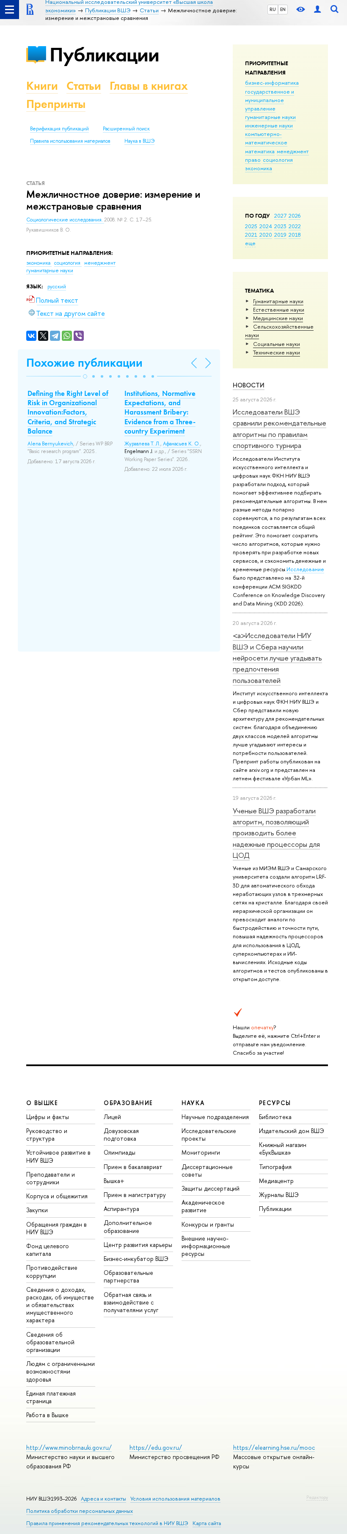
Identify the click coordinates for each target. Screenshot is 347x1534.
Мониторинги (201, 1152)
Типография (275, 1167)
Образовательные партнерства (128, 1276)
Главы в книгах (149, 85)
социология (278, 159)
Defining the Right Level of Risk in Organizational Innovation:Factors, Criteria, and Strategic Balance (68, 412)
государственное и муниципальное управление (269, 100)
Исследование (305, 569)
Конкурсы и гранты (208, 1224)
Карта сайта (207, 1523)
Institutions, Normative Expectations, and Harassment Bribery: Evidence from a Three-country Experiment (160, 412)
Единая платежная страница (51, 1397)
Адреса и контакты (103, 1498)
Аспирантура (121, 1209)
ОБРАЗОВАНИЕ (128, 1103)
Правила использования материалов (70, 141)
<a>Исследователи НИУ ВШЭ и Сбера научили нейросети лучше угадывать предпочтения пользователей (277, 657)
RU (273, 9)
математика (260, 151)
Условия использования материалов (175, 1498)
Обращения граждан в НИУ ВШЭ (56, 1228)
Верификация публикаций (59, 128)
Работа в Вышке (47, 1415)
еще (250, 243)
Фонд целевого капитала (47, 1250)
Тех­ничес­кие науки (276, 352)
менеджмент (293, 151)
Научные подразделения (215, 1117)
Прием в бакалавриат (133, 1167)
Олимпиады (119, 1152)
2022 (295, 226)
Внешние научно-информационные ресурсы (206, 1246)
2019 (280, 234)
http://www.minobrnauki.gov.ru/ (69, 1447)
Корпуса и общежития (57, 1196)
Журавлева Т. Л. (142, 443)
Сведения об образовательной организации (50, 1342)
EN (283, 9)
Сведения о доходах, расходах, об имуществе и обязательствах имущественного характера (60, 1304)
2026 (294, 215)
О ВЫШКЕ (42, 1103)
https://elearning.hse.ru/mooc (274, 1447)
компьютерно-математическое (266, 138)
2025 (251, 226)
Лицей (112, 1117)
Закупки (37, 1210)
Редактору (317, 1497)
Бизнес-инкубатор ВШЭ (136, 1259)
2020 (265, 234)
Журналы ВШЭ (279, 1195)
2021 (251, 234)
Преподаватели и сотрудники (50, 1178)
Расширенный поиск (126, 128)
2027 (280, 215)
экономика (258, 168)
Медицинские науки (278, 318)
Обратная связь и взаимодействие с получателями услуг (131, 1302)
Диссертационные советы (207, 1170)
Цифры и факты (47, 1117)
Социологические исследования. (65, 219)
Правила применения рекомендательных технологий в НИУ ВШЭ (107, 1523)
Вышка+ (114, 1181)
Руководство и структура (46, 1134)
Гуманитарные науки (278, 301)
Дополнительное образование (128, 1226)
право (253, 159)
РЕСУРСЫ (275, 1103)
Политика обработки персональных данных (79, 1511)
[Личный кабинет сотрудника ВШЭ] (317, 9)
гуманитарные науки (270, 117)
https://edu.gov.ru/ (155, 1447)
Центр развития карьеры (138, 1245)
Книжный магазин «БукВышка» (282, 1148)
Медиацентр (276, 1181)
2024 (265, 226)
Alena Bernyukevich (50, 443)
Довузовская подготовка (121, 1134)
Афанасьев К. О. (181, 443)
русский (56, 286)
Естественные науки (278, 309)
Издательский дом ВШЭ (291, 1131)
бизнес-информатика (272, 82)
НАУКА (193, 1103)
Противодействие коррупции (51, 1271)
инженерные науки (269, 125)
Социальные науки (276, 344)
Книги (42, 85)
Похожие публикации (84, 362)
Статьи (83, 85)
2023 (280, 226)
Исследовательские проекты (209, 1134)
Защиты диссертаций (211, 1188)
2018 (295, 234)
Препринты (55, 104)
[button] (85, 376)
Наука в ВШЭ (139, 141)
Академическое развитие (203, 1206)
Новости (248, 385)
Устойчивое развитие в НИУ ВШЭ (58, 1156)
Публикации (104, 54)
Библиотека (275, 1117)
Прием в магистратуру (135, 1195)
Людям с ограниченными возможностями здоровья (60, 1371)
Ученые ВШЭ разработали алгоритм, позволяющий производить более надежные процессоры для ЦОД (276, 833)
